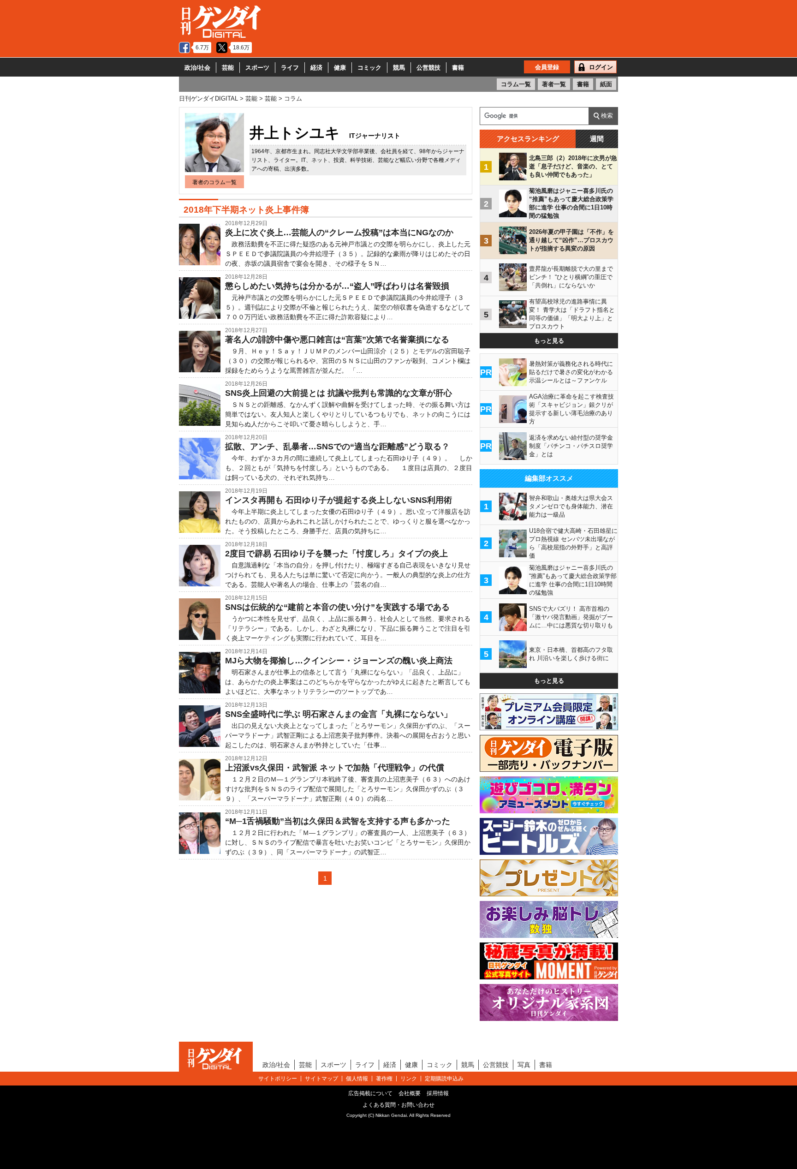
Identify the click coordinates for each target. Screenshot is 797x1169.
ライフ (290, 67)
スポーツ (257, 67)
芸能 (228, 67)
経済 (316, 67)
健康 (340, 67)
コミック (369, 67)
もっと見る (549, 340)
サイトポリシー (277, 1078)
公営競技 (428, 67)
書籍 (458, 67)
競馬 (399, 67)
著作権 (384, 1078)
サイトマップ (321, 1078)
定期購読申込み (444, 1078)
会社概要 (409, 1093)
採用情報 (438, 1093)
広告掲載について (370, 1093)
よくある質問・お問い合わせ (398, 1105)
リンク (408, 1078)
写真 (523, 1064)
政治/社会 (197, 67)
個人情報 (357, 1078)
